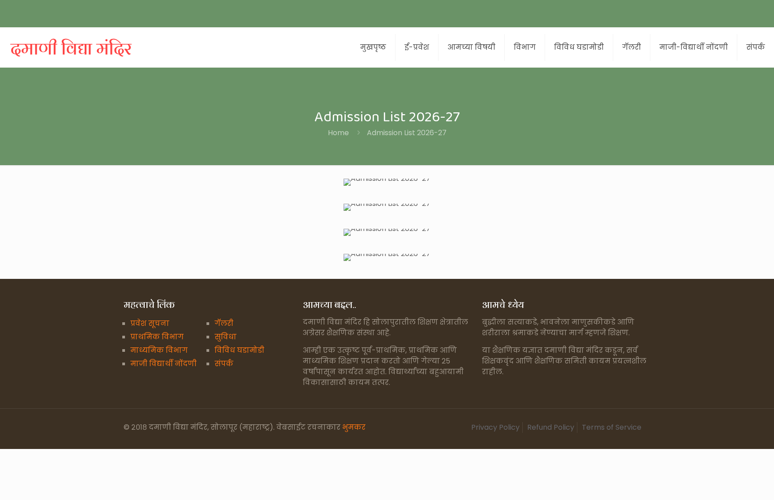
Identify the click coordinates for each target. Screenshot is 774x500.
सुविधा (225, 337)
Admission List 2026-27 (407, 133)
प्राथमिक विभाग (157, 337)
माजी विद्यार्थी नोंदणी (163, 364)
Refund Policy (550, 427)
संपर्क (224, 364)
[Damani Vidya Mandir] (71, 47)
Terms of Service (611, 427)
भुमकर (354, 427)
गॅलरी (224, 323)
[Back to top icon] (731, 481)
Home (338, 133)
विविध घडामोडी (239, 350)
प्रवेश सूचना (149, 323)
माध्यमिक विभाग (159, 350)
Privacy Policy (495, 427)
